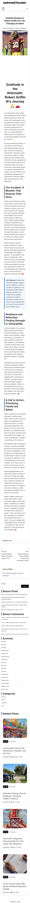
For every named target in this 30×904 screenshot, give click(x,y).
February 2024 (4, 674)
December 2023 (5, 680)
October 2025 (4, 653)
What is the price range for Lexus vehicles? (16, 622)
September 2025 (5, 656)
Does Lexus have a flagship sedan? (15, 626)
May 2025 (3, 668)
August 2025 (4, 659)
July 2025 (3, 662)
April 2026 (3, 647)
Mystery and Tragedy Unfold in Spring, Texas (11, 609)
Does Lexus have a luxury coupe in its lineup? (17, 634)
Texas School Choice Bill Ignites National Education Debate (15, 886)
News (10, 541)
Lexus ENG (4, 703)
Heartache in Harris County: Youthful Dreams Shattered (14, 602)
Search (3, 584)
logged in (14, 573)
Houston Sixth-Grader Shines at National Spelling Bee (14, 594)
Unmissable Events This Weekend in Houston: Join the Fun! (14, 751)
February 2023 (4, 689)
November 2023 (5, 683)
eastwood (23, 28)
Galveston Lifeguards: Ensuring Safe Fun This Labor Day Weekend (13, 841)
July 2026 (3, 641)
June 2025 (3, 665)
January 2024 (4, 677)
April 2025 (3, 671)
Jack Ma (3, 699)
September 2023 (5, 686)
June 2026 (3, 644)
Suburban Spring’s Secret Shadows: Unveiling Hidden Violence (14, 796)
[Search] (27, 9)
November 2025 (5, 650)
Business (3, 697)
